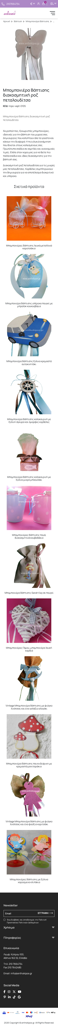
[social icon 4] (19, 992)
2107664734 (12, 3)
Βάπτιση (18, 21)
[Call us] (3, 3)
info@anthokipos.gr (21, 973)
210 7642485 (14, 967)
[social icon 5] (5, 997)
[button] (7, 198)
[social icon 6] (9, 997)
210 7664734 (15, 964)
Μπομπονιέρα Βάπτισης (37, 21)
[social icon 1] (5, 992)
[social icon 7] (14, 997)
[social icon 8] (19, 997)
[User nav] (38, 4)
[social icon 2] (9, 992)
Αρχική (6, 21)
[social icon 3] (14, 992)
